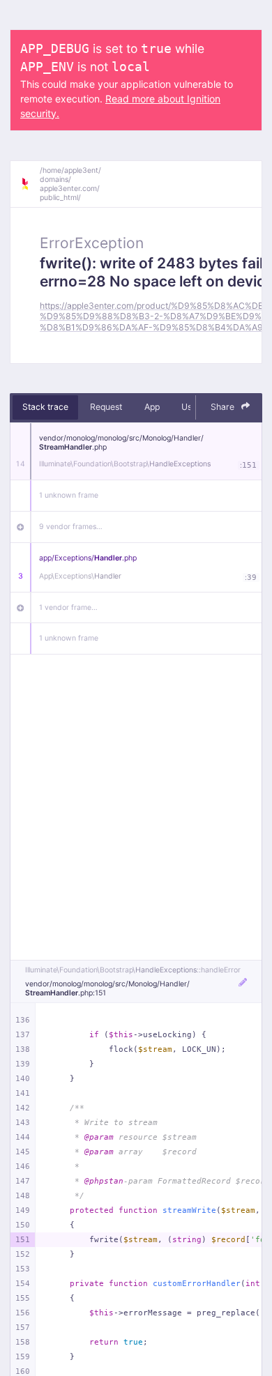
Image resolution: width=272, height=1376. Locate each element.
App (152, 407)
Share (223, 407)
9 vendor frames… (71, 526)
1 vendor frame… (68, 607)
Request (106, 407)
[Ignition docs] (30, 184)
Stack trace (45, 407)
